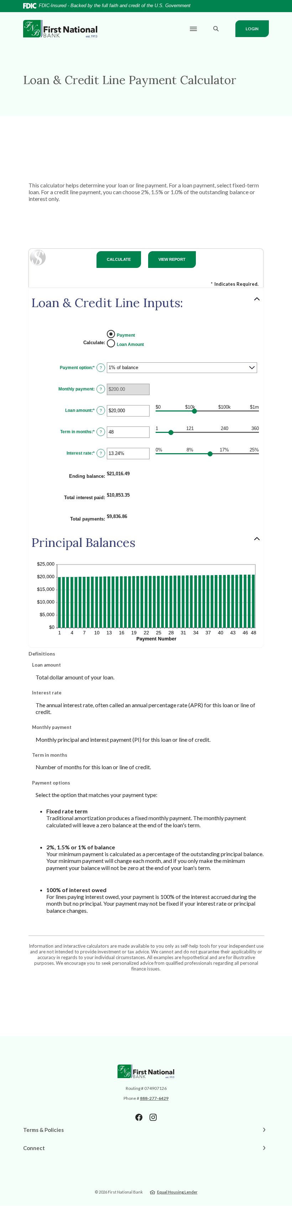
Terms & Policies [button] (43, 1130)
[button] (146, 302)
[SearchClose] (216, 29)
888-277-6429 (154, 1098)
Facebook (138, 1117)
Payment (126, 335)
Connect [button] (34, 1148)
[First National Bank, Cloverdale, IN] (60, 29)
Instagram (153, 1117)
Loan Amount (130, 344)
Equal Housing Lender (177, 1192)
